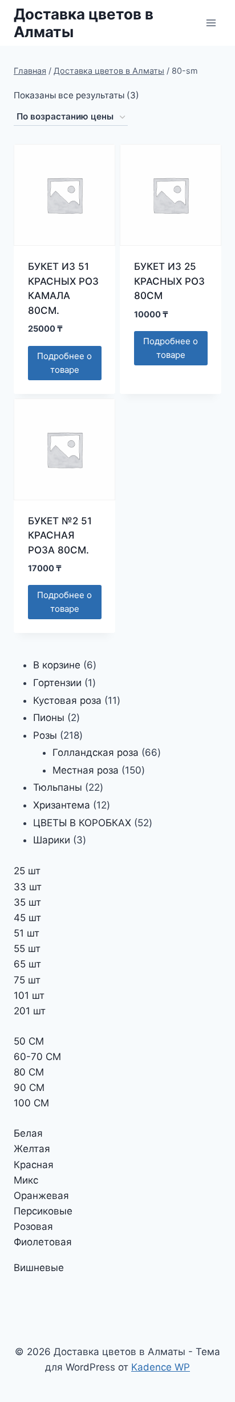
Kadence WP (160, 1367)
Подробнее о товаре (64, 362)
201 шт (30, 1011)
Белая (28, 1133)
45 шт (27, 917)
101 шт (29, 995)
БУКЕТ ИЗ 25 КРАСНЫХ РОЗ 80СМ (169, 281)
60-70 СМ (37, 1056)
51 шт (26, 933)
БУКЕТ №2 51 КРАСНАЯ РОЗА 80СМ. (60, 535)
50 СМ (29, 1041)
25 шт (27, 871)
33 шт (28, 887)
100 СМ (31, 1103)
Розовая (33, 1226)
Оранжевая (41, 1195)
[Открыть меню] (210, 22)
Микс (26, 1180)
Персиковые (43, 1211)
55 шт (27, 948)
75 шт (27, 980)
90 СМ (29, 1087)
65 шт (27, 964)
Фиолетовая (43, 1242)
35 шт (27, 902)
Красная (34, 1164)
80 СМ (29, 1072)
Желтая (32, 1148)
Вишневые (39, 1267)
